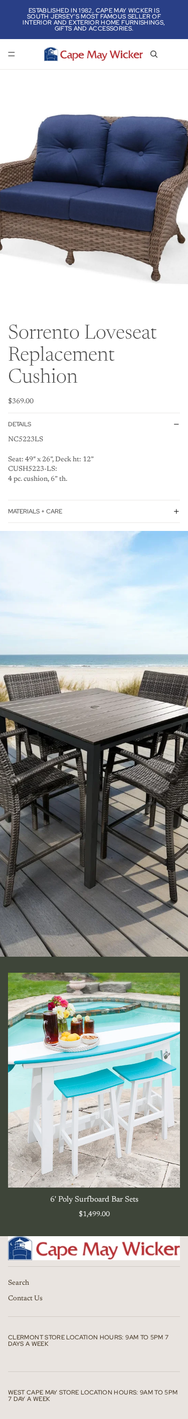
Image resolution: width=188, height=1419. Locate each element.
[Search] (154, 54)
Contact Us (25, 1298)
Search (18, 1283)
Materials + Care (35, 511)
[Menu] (11, 54)
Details (19, 424)
